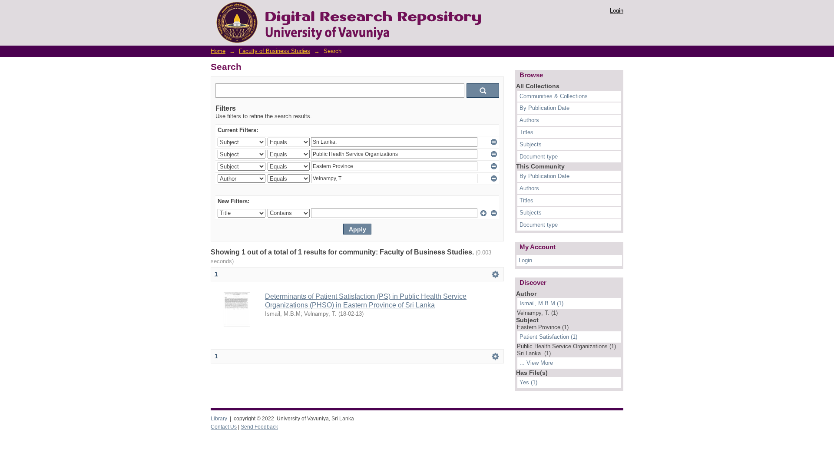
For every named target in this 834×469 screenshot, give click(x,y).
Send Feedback (259, 427)
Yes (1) (528, 382)
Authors (529, 120)
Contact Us (224, 427)
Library (219, 419)
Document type (539, 156)
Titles (526, 132)
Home (218, 51)
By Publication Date (544, 108)
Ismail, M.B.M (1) (541, 303)
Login (616, 10)
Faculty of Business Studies (274, 51)
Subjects (531, 144)
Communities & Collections (554, 96)
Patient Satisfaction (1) (548, 337)
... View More (536, 363)
